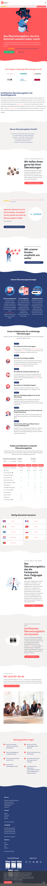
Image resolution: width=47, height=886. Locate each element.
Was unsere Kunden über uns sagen (34, 263)
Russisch (6, 818)
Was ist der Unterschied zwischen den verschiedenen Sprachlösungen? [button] (12, 746)
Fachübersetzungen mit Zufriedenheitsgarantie (24, 135)
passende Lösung (20, 104)
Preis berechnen (41, 6)
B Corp (30, 646)
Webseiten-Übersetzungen (9, 833)
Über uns (6, 797)
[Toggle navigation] (45, 2)
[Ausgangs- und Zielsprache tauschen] (9, 461)
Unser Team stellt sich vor (11, 686)
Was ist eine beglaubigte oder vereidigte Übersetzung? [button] (12, 753)
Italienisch (6, 817)
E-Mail (15, 350)
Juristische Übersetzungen (9, 828)
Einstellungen (18, 882)
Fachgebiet (36, 377)
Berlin (5, 843)
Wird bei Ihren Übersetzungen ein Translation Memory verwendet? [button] (33, 760)
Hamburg (6, 844)
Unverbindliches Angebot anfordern (34, 183)
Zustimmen (7, 882)
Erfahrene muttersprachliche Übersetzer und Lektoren (24, 133)
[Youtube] (37, 862)
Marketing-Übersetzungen (9, 830)
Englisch (6, 813)
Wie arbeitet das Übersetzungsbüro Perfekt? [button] (12, 765)
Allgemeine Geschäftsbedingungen (11, 800)
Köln (5, 846)
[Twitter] (26, 862)
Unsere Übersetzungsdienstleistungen (33, 606)
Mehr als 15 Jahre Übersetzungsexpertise (23, 142)
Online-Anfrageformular (36, 349)
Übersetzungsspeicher (9, 312)
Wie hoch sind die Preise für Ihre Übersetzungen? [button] (33, 753)
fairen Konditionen (13, 108)
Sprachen (6, 810)
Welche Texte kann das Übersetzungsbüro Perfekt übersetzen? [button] (32, 746)
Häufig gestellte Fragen (9, 804)
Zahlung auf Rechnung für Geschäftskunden (24, 139)
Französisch (6, 815)
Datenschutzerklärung (8, 802)
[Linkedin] (34, 862)
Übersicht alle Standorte (9, 851)
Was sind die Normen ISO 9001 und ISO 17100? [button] (12, 759)
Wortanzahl (33, 459)
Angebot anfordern (9, 52)
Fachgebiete (7, 825)
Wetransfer (23, 350)
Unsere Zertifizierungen (31, 656)
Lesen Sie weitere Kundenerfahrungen (14, 227)
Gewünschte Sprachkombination (9, 459)
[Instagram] (41, 862)
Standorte (6, 840)
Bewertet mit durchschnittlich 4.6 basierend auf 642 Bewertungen (27, 48)
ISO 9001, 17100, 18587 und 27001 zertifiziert (24, 137)
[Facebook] (30, 862)
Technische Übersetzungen (9, 831)
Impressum (6, 807)
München (6, 848)
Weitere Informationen (18, 879)
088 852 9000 (21, 52)
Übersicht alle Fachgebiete (9, 836)
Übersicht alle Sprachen (9, 822)
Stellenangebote (7, 805)
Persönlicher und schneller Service (24, 140)
